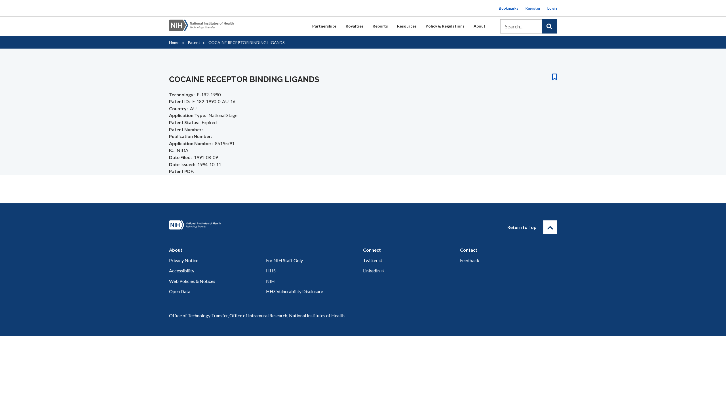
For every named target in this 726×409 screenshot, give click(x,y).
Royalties (355, 26)
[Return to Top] (550, 227)
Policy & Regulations (445, 26)
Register (533, 8)
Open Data (179, 291)
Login (552, 8)
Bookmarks (508, 8)
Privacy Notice (183, 260)
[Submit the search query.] (549, 26)
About (480, 26)
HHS (271, 270)
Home (174, 42)
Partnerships (324, 26)
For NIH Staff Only (284, 260)
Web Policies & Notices (192, 281)
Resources (407, 26)
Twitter (370, 260)
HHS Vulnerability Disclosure (294, 291)
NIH (270, 281)
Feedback (469, 260)
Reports (380, 26)
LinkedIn (371, 270)
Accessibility (181, 270)
